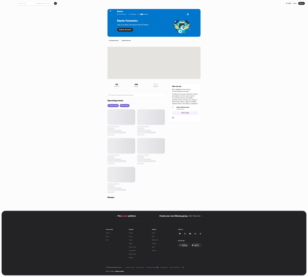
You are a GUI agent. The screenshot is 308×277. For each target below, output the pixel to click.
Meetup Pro (155, 240)
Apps (153, 247)
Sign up (108, 233)
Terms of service (130, 267)
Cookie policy (164, 267)
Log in (107, 236)
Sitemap (131, 257)
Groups (131, 233)
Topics (130, 240)
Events (131, 236)
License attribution (175, 267)
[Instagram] (195, 233)
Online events (132, 247)
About (153, 233)
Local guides (132, 250)
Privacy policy (140, 267)
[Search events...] (55, 3)
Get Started (194, 216)
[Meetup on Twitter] (185, 233)
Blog (153, 236)
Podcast (154, 250)
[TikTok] (200, 233)
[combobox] (44, 3)
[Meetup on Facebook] (180, 233)
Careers (154, 243)
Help (107, 240)
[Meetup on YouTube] (190, 233)
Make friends (132, 254)
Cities (130, 243)
